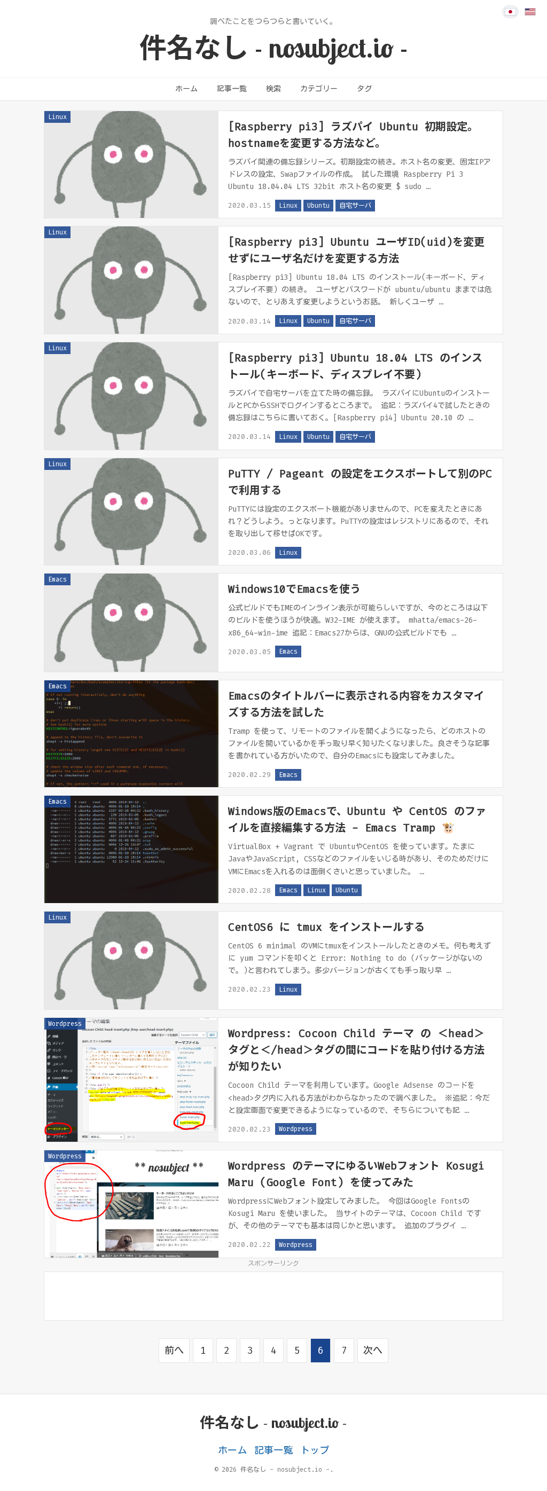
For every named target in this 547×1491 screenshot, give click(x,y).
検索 (273, 89)
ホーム (186, 89)
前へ (174, 1350)
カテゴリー (319, 89)
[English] (530, 11)
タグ (364, 89)
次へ (372, 1350)
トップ (314, 1450)
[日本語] (510, 11)
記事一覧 (232, 89)
